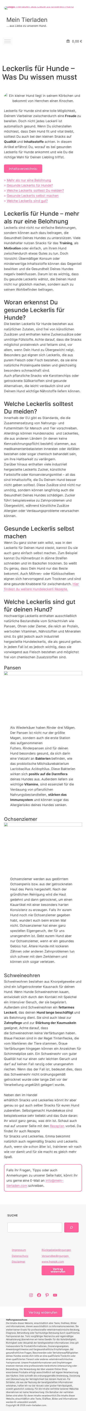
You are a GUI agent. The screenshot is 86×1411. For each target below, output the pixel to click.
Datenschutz (20, 1255)
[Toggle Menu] (7, 41)
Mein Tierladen (26, 19)
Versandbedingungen (55, 1255)
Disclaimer (18, 1261)
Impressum (19, 1249)
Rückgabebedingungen (56, 1249)
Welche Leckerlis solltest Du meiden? (35, 190)
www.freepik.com (53, 1261)
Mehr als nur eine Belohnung (29, 180)
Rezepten (57, 1126)
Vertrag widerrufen (43, 1312)
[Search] (71, 1227)
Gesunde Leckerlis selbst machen (33, 196)
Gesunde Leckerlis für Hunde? (30, 185)
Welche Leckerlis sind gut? (27, 201)
